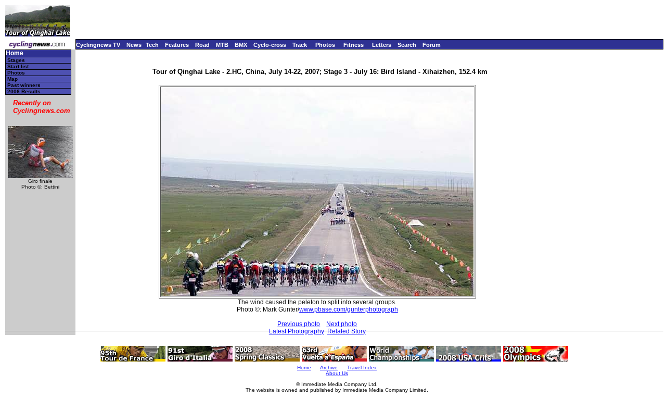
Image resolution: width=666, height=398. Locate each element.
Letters (381, 45)
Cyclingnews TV (98, 45)
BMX (241, 45)
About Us (337, 373)
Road (202, 45)
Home (14, 53)
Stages (16, 60)
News (134, 45)
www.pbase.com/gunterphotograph (348, 309)
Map (12, 79)
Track (299, 45)
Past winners (24, 85)
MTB (222, 45)
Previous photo (298, 324)
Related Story (346, 331)
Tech (152, 45)
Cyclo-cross (269, 45)
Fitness (353, 45)
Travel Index (362, 367)
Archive (329, 367)
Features (177, 45)
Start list (18, 66)
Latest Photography (296, 331)
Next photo (341, 324)
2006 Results (24, 91)
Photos (325, 45)
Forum (431, 45)
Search (407, 45)
